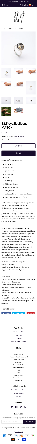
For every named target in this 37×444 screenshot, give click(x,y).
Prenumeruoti (29, 422)
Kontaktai (18, 396)
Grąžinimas (18, 338)
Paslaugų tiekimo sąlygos (18, 341)
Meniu (6, 5)
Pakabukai (18, 362)
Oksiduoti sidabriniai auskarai (18, 357)
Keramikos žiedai (18, 367)
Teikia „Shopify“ (30, 427)
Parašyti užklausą (18, 393)
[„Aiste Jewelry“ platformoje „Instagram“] (25, 407)
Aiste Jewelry (20, 427)
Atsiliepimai (18, 380)
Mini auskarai (18, 354)
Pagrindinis (18, 352)
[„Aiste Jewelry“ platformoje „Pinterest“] (21, 407)
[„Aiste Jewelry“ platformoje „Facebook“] (16, 407)
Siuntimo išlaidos (19, 136)
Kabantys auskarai (18, 359)
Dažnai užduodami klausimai (18, 390)
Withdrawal (18, 432)
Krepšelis (25, 5)
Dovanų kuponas (18, 378)
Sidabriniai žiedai (18, 365)
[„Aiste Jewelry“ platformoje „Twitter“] (12, 407)
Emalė (19, 372)
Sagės (19, 370)
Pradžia (3, 29)
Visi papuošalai (18, 375)
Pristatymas (18, 335)
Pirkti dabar (18, 153)
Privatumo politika (18, 332)
